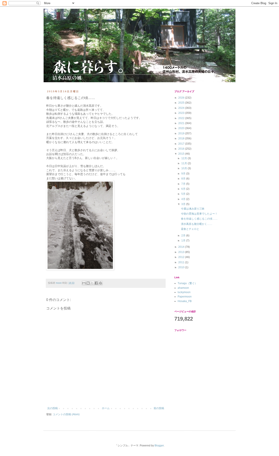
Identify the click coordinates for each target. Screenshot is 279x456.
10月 (184, 168)
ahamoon (183, 287)
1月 (183, 240)
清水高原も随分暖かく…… (196, 223)
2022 (181, 118)
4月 (183, 199)
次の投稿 (52, 408)
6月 (183, 188)
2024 (181, 107)
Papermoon (185, 296)
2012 (181, 257)
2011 (181, 262)
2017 (181, 143)
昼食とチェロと (190, 229)
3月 (183, 204)
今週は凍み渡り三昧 (192, 208)
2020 (181, 128)
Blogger (159, 445)
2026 (181, 97)
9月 (183, 173)
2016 (181, 148)
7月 (183, 183)
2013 (181, 252)
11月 (184, 163)
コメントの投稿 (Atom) (66, 414)
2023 (181, 112)
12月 (184, 158)
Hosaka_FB (185, 301)
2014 (181, 246)
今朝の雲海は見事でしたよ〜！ (199, 213)
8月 (183, 178)
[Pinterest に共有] (100, 283)
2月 (183, 235)
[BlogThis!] (88, 283)
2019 (181, 133)
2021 (181, 123)
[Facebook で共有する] (96, 283)
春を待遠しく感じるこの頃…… (199, 218)
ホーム (106, 408)
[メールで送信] (84, 283)
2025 (181, 102)
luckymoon (184, 292)
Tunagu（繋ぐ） (187, 283)
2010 (181, 267)
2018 (181, 138)
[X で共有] (92, 283)
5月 (183, 193)
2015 (181, 153)
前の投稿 (159, 408)
